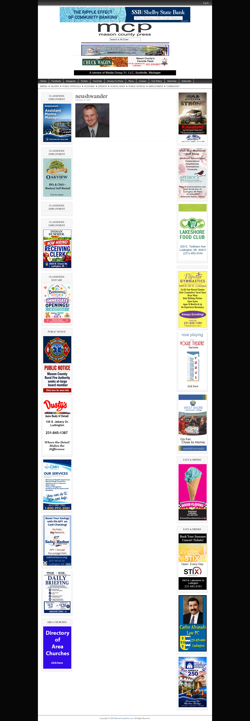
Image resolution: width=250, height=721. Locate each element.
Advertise (171, 81)
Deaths (55, 86)
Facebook (56, 81)
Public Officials (71, 86)
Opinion (102, 86)
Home (43, 81)
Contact (142, 81)
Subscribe (186, 81)
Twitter (84, 81)
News (131, 81)
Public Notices (137, 86)
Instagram (71, 81)
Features (89, 86)
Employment (156, 86)
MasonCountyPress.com (124, 718)
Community (173, 86)
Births (43, 86)
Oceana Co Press (115, 81)
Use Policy (157, 81)
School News (117, 86)
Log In (206, 3)
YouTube (97, 81)
